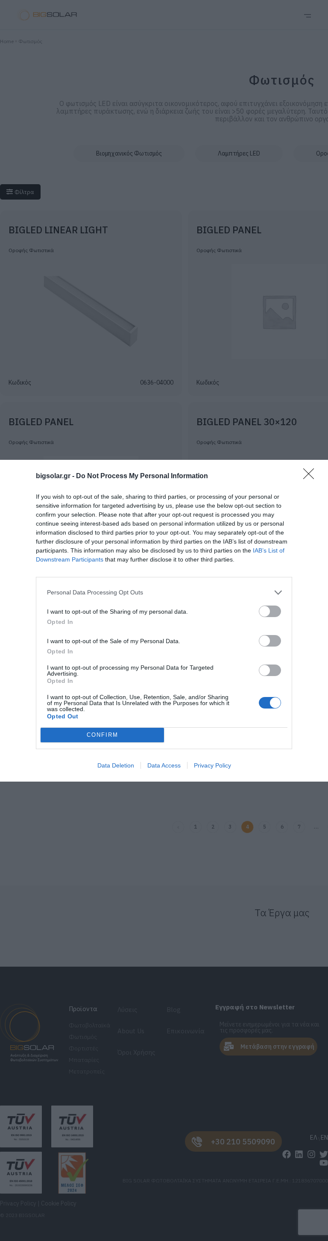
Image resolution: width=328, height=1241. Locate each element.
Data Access (164, 765)
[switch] (270, 611)
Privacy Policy (212, 765)
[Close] (311, 476)
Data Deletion (115, 765)
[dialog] (164, 621)
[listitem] (164, 592)
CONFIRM (102, 735)
